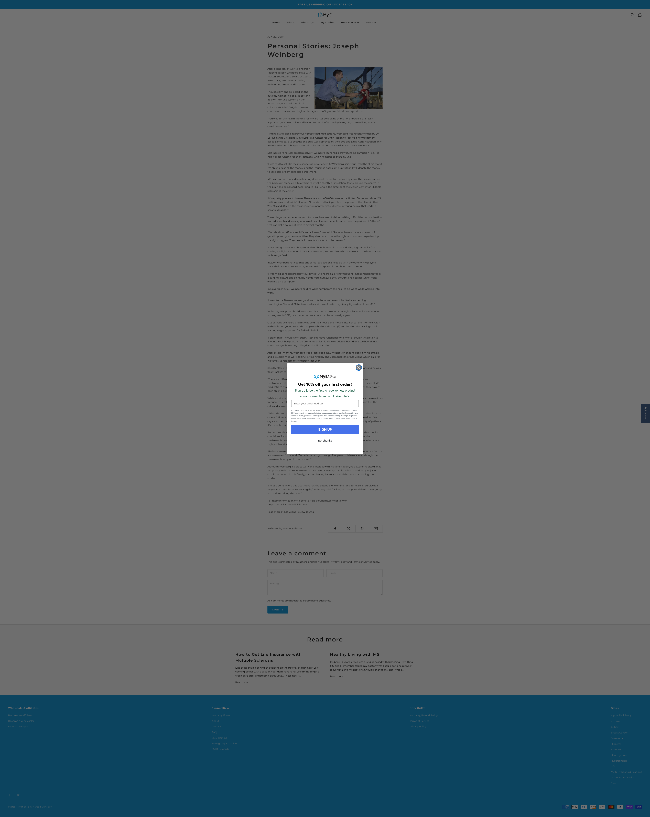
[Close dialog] (359, 368)
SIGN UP (325, 429)
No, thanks (325, 441)
